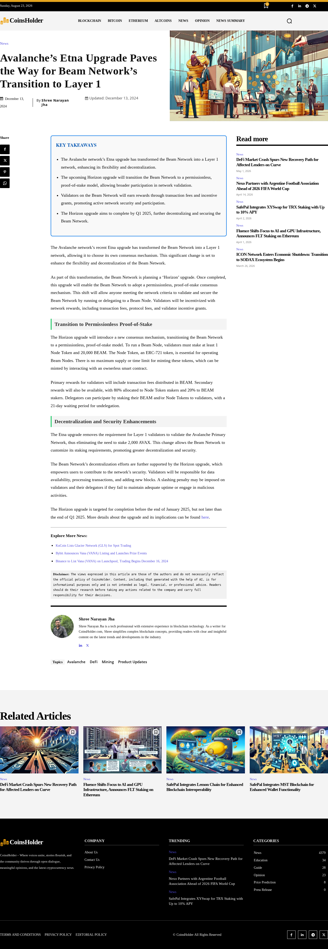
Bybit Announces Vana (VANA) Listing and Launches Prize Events (101, 553)
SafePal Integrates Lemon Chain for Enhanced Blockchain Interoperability (204, 787)
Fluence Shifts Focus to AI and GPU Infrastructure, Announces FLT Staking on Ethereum (278, 233)
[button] (289, 21)
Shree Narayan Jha (55, 102)
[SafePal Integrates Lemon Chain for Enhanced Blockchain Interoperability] (205, 749)
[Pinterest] (5, 172)
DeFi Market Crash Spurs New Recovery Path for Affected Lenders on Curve (277, 162)
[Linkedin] (299, 5)
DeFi (93, 661)
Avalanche (76, 661)
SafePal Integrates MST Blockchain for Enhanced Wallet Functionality (282, 787)
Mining (108, 661)
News (4, 43)
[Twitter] (314, 5)
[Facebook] (292, 5)
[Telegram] (307, 5)
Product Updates (132, 661)
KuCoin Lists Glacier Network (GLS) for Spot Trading (93, 545)
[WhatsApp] (5, 183)
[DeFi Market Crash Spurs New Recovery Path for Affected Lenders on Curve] (39, 749)
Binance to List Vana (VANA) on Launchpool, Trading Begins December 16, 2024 (112, 561)
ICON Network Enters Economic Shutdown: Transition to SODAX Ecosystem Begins (282, 257)
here (205, 517)
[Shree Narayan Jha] (62, 631)
